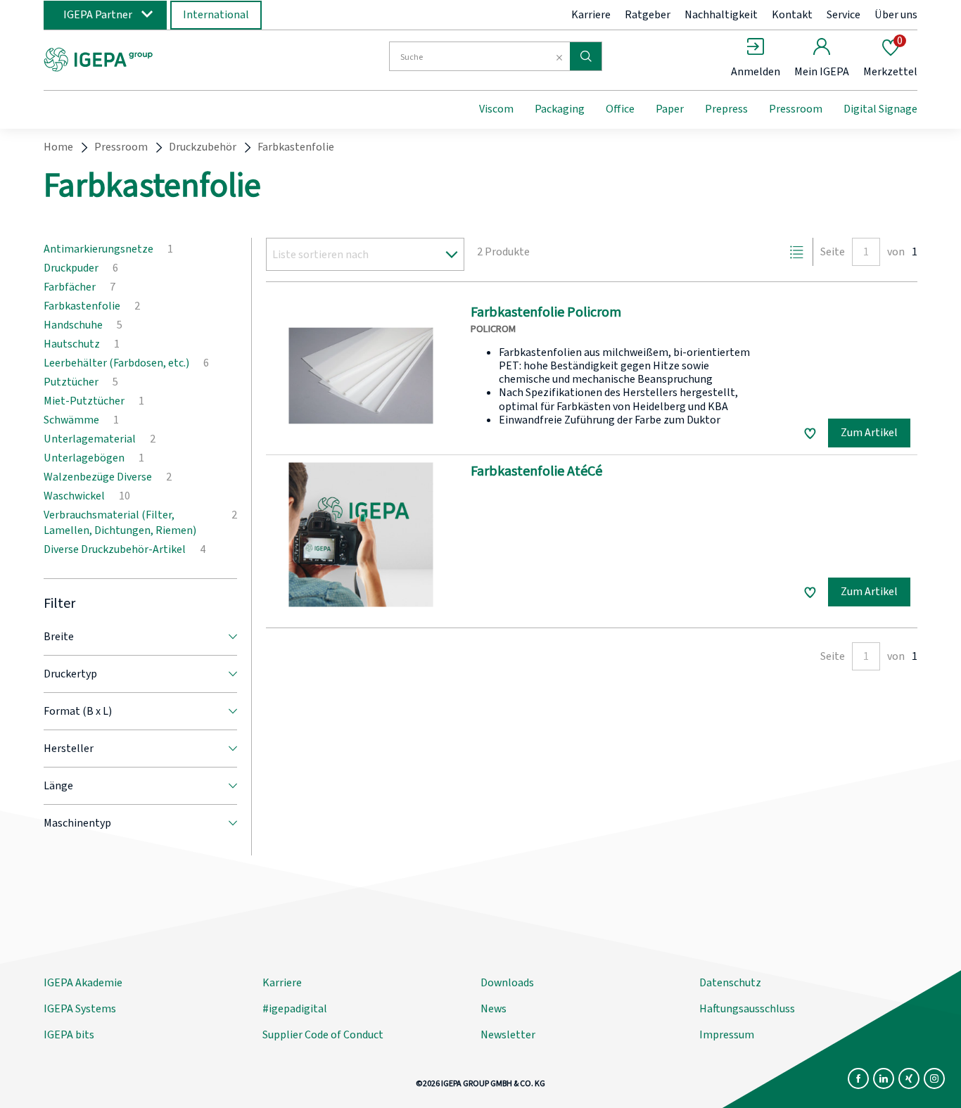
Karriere (591, 15)
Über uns (895, 15)
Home (58, 147)
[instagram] (934, 1078)
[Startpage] (159, 58)
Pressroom (795, 109)
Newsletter (507, 1035)
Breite (59, 636)
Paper (670, 109)
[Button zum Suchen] (586, 56)
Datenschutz (730, 983)
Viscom (496, 109)
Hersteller (69, 748)
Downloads (507, 983)
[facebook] (858, 1078)
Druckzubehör (202, 147)
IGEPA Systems (80, 1009)
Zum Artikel (869, 432)
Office (620, 109)
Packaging (560, 109)
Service (843, 15)
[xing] (908, 1078)
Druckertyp (70, 674)
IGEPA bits (69, 1035)
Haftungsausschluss (747, 1009)
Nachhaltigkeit (721, 15)
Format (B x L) (78, 711)
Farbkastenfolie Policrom (546, 312)
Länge (58, 786)
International (216, 15)
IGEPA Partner (97, 15)
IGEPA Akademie (83, 983)
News (493, 1009)
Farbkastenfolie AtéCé (536, 471)
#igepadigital (294, 1009)
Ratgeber (647, 15)
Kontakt (792, 15)
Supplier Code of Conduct (322, 1035)
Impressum (726, 1035)
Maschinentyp (77, 823)
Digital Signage (880, 109)
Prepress (726, 109)
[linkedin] (883, 1078)
